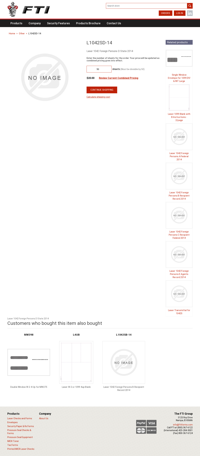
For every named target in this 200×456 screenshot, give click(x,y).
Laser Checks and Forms (19, 418)
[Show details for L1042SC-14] (179, 215)
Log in (179, 13)
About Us (43, 418)
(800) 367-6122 (185, 427)
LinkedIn (190, 13)
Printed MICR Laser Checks (20, 449)
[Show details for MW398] (28, 362)
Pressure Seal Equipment (20, 437)
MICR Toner (13, 441)
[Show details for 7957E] (179, 58)
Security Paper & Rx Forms (20, 426)
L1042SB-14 (124, 334)
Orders (165, 13)
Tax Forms (12, 445)
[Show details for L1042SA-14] (179, 136)
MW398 (28, 334)
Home (12, 33)
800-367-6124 (186, 433)
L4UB (76, 334)
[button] (16, 23)
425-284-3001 (186, 430)
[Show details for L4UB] (76, 362)
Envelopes (12, 422)
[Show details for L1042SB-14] (179, 176)
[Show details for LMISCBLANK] (179, 97)
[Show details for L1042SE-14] (179, 254)
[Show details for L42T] (179, 293)
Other (22, 33)
